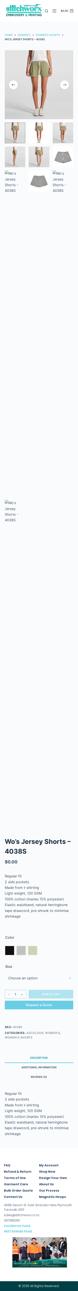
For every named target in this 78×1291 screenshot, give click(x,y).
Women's (52, 1033)
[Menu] (54, 11)
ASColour (34, 1033)
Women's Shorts (18, 1037)
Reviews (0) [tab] (39, 1077)
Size (8, 966)
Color (9, 937)
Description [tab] (39, 1057)
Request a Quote (39, 1005)
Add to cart (51, 994)
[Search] (46, 11)
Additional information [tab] (39, 1067)
